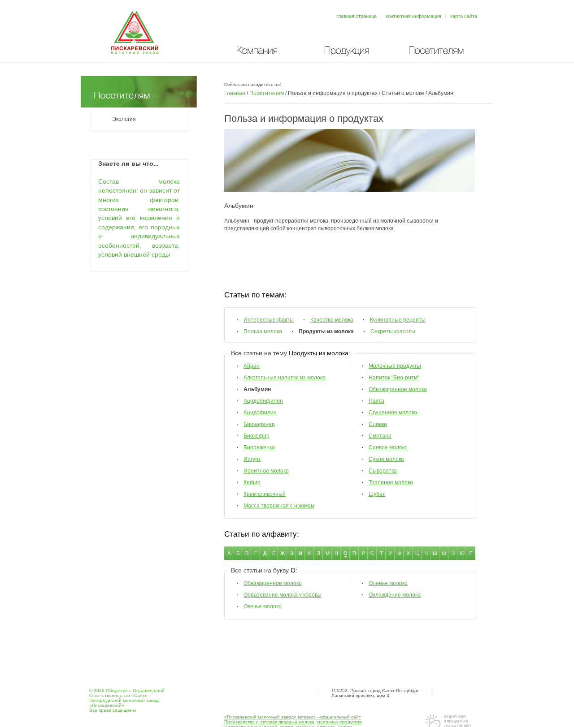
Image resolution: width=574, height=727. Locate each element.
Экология (124, 119)
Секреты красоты (392, 331)
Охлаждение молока (395, 595)
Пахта (376, 401)
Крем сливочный (265, 494)
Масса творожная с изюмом (279, 506)
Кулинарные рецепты (398, 320)
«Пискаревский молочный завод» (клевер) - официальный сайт (292, 716)
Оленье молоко (388, 583)
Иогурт (252, 459)
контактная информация (413, 16)
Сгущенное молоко (393, 412)
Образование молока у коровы (283, 595)
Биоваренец (259, 424)
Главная (234, 93)
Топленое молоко (391, 482)
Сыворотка (383, 471)
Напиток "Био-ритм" (394, 377)
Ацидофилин (260, 412)
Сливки (378, 424)
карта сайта (463, 16)
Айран (252, 366)
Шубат (377, 494)
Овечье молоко (263, 606)
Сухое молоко (386, 459)
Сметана (380, 436)
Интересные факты (269, 320)
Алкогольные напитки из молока (285, 377)
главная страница (356, 16)
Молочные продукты (395, 366)
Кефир (252, 482)
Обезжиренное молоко (398, 389)
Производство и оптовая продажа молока (269, 721)
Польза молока (263, 331)
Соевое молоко (388, 447)
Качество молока (331, 320)
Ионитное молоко (266, 471)
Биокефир (257, 436)
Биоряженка (259, 447)
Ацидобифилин (263, 401)
